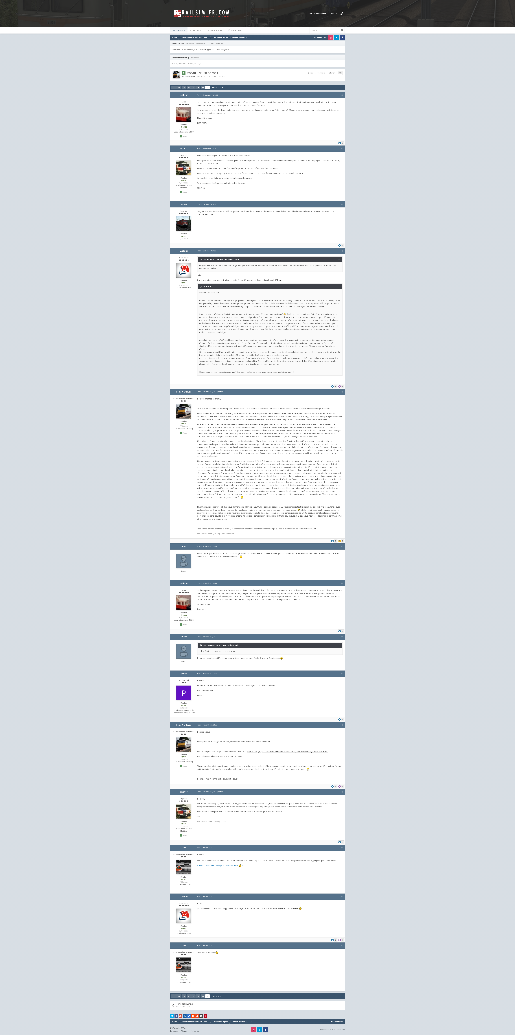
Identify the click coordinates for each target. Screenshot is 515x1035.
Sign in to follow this (317, 73)
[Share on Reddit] (193, 1016)
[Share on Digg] (185, 1016)
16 (184, 87)
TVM (184, 847)
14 (340, 73)
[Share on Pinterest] (205, 1016)
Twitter (336, 37)
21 (207, 87)
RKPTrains (277, 280)
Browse (179, 30)
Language (174, 1031)
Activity (197, 30)
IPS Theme (174, 1028)
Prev (178, 87)
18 (193, 87)
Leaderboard (216, 30)
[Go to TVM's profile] (183, 867)
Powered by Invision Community (332, 1029)
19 (198, 87)
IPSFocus (184, 1028)
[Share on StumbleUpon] (197, 1016)
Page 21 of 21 (217, 87)
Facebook (342, 37)
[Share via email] (201, 1016)
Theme (184, 1031)
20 (203, 87)
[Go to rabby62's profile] (183, 114)
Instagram (330, 37)
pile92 (184, 673)
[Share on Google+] (180, 1016)
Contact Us (194, 1031)
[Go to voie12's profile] (183, 223)
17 (189, 87)
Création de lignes (219, 76)
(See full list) (219, 44)
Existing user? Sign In (317, 13)
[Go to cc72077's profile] (183, 168)
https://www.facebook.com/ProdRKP (282, 908)
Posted (207, 95)
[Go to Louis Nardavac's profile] (176, 74)
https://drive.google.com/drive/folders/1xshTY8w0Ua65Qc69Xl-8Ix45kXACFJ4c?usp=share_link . (287, 751)
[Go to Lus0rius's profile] (183, 270)
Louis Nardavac (190, 76)
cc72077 (183, 148)
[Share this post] (342, 95)
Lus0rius (184, 251)
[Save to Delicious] (189, 1016)
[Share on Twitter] (172, 1016)
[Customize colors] (342, 13)
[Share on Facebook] (176, 1016)
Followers (331, 73)
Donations (236, 30)
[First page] (173, 87)
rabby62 (184, 95)
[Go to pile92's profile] (183, 693)
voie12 (184, 204)
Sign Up (334, 13)
